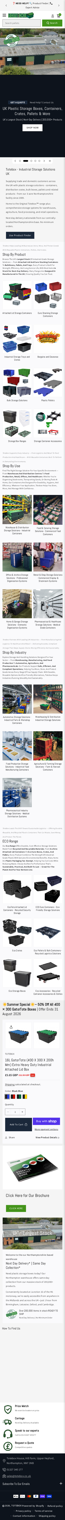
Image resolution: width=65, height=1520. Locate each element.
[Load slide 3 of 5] (31, 161)
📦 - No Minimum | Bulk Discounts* (32, 5)
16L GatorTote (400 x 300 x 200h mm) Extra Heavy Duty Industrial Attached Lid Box (29, 1065)
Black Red (13, 1096)
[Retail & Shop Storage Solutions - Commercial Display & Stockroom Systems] (48, 563)
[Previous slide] (6, 5)
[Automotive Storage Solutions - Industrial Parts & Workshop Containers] (17, 705)
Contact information (24, 1515)
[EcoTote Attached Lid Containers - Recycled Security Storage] (17, 895)
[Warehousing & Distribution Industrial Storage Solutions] (48, 703)
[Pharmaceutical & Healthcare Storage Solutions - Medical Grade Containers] (48, 610)
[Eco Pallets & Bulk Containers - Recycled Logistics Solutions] (48, 937)
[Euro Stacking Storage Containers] (48, 299)
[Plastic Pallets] (48, 385)
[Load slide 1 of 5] (20, 161)
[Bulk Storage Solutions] (17, 385)
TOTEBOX (16, 1505)
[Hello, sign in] (53, 16)
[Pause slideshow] (50, 161)
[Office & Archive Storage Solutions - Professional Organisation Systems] (17, 563)
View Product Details (46, 1137)
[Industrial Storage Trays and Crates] (17, 343)
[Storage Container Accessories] (48, 426)
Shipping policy (47, 1515)
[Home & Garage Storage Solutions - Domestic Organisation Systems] (17, 610)
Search (54, 22)
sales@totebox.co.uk (19, 1476)
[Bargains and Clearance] (48, 342)
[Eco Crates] (17, 935)
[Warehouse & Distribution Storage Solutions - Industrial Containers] (17, 515)
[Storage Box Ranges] (17, 426)
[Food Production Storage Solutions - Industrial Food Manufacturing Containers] (17, 752)
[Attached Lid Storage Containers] (17, 298)
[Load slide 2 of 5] (25, 161)
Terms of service (43, 1510)
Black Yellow (25, 1096)
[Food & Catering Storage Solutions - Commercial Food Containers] (48, 516)
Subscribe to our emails (16, 1484)
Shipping (10, 1084)
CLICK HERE (16, 1208)
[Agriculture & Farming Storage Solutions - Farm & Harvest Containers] (48, 752)
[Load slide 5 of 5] (39, 161)
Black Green (19, 1096)
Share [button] (12, 1137)
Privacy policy (23, 1510)
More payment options (46, 1129)
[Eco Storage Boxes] (17, 976)
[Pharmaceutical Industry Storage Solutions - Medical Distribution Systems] (17, 798)
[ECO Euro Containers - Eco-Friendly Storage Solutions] (48, 894)
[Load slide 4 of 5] (35, 161)
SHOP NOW (32, 127)
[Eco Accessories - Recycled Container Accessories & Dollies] (48, 977)
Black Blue (7, 1096)
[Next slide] (58, 5)
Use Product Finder (20, 235)
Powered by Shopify (33, 1505)
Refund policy (55, 1505)
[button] (5, 15)
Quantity (9, 1104)
